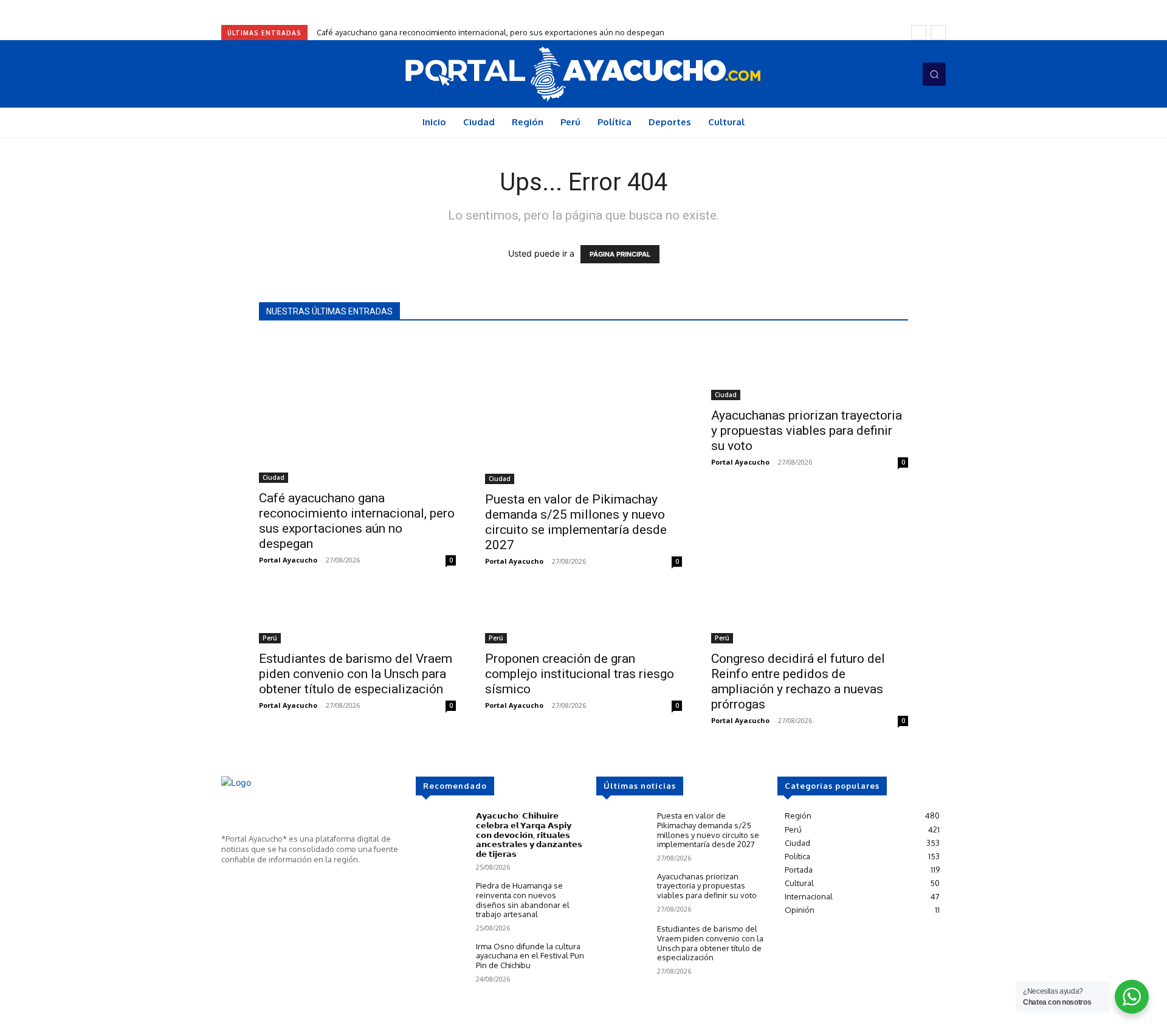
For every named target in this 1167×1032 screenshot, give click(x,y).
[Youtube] (902, 74)
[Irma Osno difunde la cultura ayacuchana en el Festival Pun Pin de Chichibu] (441, 962)
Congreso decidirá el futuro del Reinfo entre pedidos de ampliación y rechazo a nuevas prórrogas (798, 681)
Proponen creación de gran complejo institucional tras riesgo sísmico (579, 673)
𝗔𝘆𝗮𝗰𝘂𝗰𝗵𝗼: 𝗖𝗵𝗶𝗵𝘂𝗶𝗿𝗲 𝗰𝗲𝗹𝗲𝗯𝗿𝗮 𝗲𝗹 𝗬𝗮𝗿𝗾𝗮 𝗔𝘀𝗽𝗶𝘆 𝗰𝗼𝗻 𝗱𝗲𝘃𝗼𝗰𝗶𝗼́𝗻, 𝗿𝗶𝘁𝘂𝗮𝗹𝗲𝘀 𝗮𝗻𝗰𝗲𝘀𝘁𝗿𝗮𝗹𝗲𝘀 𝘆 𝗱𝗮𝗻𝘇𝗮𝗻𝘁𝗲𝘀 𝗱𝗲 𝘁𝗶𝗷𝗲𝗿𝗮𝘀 (529, 834)
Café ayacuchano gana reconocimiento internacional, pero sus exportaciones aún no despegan (490, 32)
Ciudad (273, 477)
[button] (934, 74)
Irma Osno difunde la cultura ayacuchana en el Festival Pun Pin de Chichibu (530, 955)
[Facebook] (850, 74)
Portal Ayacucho (288, 559)
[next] (938, 32)
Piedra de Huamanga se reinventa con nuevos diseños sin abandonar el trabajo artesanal (523, 900)
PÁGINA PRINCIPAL (620, 254)
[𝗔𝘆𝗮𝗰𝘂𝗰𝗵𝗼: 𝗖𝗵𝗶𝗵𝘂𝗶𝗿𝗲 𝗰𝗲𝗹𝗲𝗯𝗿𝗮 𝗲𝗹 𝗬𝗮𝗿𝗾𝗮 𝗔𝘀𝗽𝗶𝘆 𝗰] (441, 831)
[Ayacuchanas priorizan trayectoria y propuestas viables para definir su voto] (809, 368)
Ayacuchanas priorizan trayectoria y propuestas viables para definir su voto (806, 430)
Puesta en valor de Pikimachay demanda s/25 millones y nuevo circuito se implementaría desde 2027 (576, 522)
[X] (263, 881)
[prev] (918, 32)
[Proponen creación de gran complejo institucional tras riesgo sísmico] (583, 617)
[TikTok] (884, 74)
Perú (270, 638)
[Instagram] (867, 74)
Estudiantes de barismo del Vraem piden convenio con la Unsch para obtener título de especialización (355, 673)
